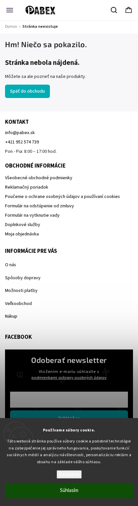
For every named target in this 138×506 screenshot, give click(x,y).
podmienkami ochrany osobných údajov (69, 378)
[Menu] (9, 10)
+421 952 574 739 (22, 142)
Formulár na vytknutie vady (32, 215)
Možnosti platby (21, 290)
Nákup (11, 316)
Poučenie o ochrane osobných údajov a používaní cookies (62, 196)
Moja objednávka (22, 234)
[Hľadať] (114, 10)
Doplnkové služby (22, 224)
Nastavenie (69, 474)
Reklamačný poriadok (26, 187)
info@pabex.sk (20, 132)
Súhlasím (69, 490)
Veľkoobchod (18, 303)
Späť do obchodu (27, 91)
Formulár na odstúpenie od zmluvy (39, 206)
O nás (10, 265)
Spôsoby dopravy (23, 278)
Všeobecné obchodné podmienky (38, 178)
